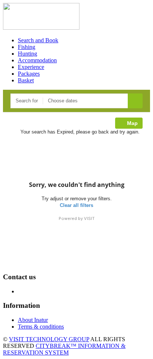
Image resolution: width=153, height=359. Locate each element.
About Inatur (33, 320)
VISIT (89, 218)
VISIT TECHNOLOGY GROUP (49, 339)
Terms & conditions (41, 326)
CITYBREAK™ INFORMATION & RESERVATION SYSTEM (64, 349)
